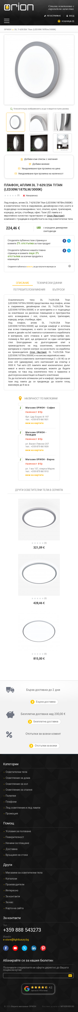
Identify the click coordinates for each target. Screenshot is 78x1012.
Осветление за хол (17, 784)
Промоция (12, 813)
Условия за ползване (18, 831)
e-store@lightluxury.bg (16, 939)
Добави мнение (40, 164)
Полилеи (11, 796)
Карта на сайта (15, 908)
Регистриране (54, 16)
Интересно (12, 890)
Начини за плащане (17, 843)
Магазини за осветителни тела (24, 873)
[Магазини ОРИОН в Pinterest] (43, 948)
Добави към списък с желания (41, 159)
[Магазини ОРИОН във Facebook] (6, 948)
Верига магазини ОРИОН (23, 1006)
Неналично (32, 195)
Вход (71, 16)
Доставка (11, 849)
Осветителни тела (16, 772)
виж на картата (34, 423)
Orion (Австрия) (55, 215)
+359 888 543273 (22, 930)
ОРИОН (7, 29)
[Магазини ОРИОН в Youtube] (15, 948)
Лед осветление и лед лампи (23, 808)
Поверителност (15, 837)
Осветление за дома (18, 778)
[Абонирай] (70, 975)
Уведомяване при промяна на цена (41, 168)
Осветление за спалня (19, 790)
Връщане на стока (17, 855)
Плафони (11, 802)
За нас (9, 902)
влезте (30, 267)
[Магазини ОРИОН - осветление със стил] (19, 7)
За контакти (13, 896)
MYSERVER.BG (67, 1006)
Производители (15, 884)
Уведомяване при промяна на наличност (40, 173)
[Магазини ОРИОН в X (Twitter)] (24, 948)
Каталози (11, 879)
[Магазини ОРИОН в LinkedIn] (33, 948)
